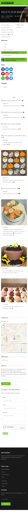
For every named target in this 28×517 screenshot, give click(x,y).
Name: (4, 397)
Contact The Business (8, 49)
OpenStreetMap (19, 352)
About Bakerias (6, 469)
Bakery (5, 87)
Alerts (5, 47)
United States (9, 16)
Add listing (4, 483)
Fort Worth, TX (18, 16)
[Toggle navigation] (25, 3)
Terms (3, 472)
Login (3, 486)
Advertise (4, 481)
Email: (4, 405)
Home (2, 16)
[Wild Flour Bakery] (14, 339)
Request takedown (8, 55)
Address (5, 44)
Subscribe (5, 383)
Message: (5, 412)
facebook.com (4, 360)
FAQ (3, 477)
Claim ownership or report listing (11, 52)
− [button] (3, 327)
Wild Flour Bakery (14, 341)
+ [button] (3, 325)
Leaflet (9, 352)
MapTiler (13, 352)
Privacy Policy (5, 474)
